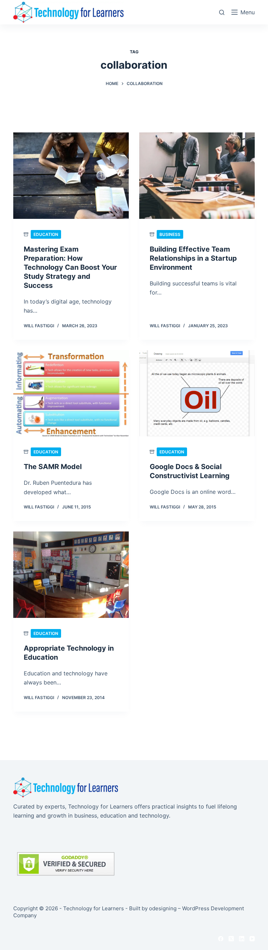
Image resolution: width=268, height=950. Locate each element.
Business (169, 234)
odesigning (163, 908)
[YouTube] (252, 938)
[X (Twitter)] (231, 938)
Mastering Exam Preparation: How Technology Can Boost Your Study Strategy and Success (70, 267)
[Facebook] (220, 938)
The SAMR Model (53, 466)
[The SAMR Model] (71, 393)
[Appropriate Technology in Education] (71, 574)
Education (46, 234)
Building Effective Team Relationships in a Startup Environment (193, 258)
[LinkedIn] (241, 938)
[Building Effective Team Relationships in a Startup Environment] (197, 175)
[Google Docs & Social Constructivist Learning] (197, 393)
